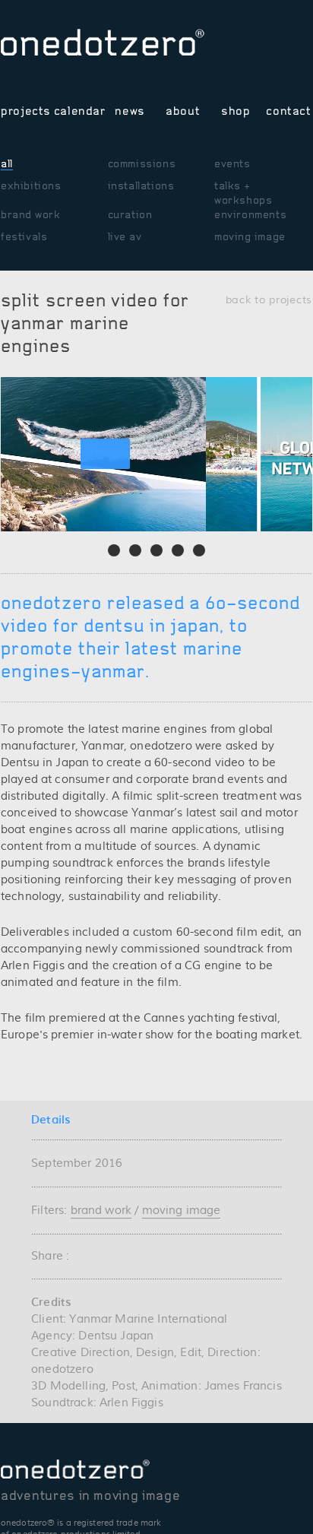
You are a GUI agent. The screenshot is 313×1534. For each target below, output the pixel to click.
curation (130, 214)
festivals (24, 236)
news (130, 111)
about (183, 111)
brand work (31, 214)
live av (125, 236)
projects (24, 111)
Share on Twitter (258, 47)
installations (141, 186)
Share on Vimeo (236, 47)
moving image (250, 236)
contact (288, 111)
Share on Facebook (280, 47)
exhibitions (31, 186)
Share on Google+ (147, 1255)
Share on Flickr (302, 47)
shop (236, 111)
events (232, 164)
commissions (142, 164)
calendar (77, 111)
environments (250, 214)
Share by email (81, 1255)
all (7, 164)
